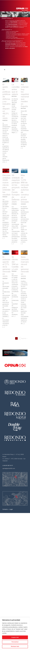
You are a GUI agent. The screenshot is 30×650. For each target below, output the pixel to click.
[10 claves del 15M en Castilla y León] (15, 252)
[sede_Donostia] (15, 492)
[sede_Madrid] (15, 472)
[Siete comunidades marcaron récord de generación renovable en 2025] (24, 252)
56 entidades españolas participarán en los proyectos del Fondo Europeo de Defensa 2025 (17, 188)
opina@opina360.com (8, 468)
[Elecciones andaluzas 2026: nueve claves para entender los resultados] (5, 171)
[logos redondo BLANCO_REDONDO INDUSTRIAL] (15, 434)
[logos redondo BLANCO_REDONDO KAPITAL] (15, 411)
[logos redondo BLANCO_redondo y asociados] (15, 389)
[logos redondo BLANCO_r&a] (15, 400)
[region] (15, 633)
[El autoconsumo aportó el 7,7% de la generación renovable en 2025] (5, 252)
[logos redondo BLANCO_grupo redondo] (15, 377)
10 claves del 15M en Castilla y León (15, 263)
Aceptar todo (15, 637)
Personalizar (15, 642)
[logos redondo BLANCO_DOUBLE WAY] (15, 422)
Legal (11, 509)
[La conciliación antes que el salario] (15, 80)
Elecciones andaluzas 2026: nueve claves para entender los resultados (7, 185)
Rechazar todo (15, 646)
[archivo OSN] (15, 350)
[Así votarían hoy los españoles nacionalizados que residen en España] (24, 80)
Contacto (5, 509)
